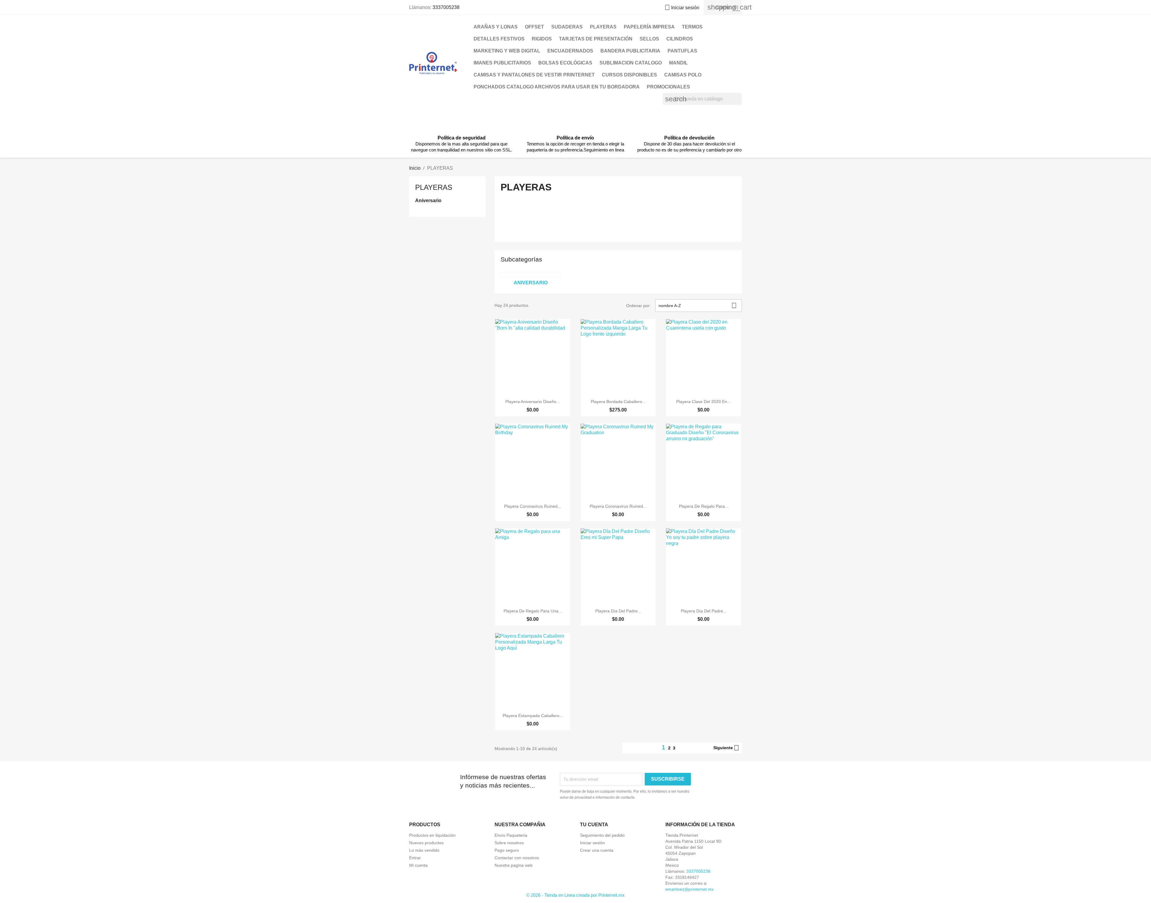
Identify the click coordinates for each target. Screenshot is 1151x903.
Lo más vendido (424, 850)
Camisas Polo (682, 74)
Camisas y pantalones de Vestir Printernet (534, 74)
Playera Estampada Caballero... (533, 715)
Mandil (678, 62)
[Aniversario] (531, 275)
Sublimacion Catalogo (630, 62)
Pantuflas (682, 50)
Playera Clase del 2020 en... (703, 401)
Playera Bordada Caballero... (618, 401)
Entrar (415, 857)
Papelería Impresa (649, 26)
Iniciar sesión (592, 842)
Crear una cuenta (596, 850)
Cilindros (679, 38)
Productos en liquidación (432, 835)
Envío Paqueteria (511, 835)
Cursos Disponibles (629, 74)
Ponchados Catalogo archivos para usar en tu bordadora (557, 86)
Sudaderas (567, 26)
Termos (692, 26)
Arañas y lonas (496, 26)
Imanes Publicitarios (502, 62)
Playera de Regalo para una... (533, 610)
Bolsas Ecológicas (565, 62)
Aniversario (428, 200)
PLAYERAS (603, 26)
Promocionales (668, 86)
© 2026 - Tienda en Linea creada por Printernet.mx (575, 895)
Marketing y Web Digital (507, 50)
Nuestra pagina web (514, 865)
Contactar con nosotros (517, 857)
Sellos (649, 38)
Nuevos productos (426, 842)
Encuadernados (570, 50)
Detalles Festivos (499, 38)
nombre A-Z (698, 305)
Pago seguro (507, 850)
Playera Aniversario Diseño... (532, 401)
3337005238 (446, 7)
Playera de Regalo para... (703, 506)
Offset (534, 26)
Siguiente (726, 748)
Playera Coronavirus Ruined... (532, 506)
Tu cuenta (594, 824)
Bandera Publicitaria (630, 50)
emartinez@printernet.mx (689, 889)
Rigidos (542, 38)
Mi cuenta (418, 865)
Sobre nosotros (509, 842)
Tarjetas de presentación (595, 38)
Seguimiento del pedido (602, 835)
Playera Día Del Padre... (618, 610)
